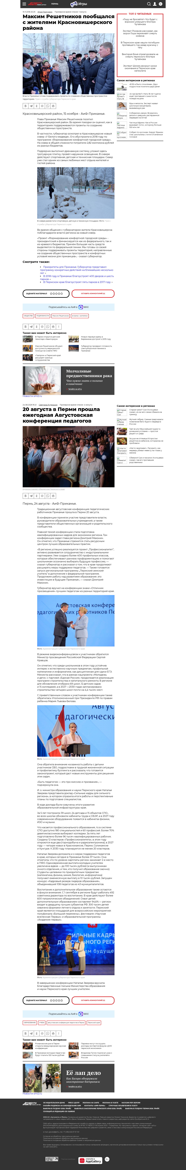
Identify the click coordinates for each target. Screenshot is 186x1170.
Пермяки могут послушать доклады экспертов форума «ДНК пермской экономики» (96, 1046)
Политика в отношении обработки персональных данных (65, 1138)
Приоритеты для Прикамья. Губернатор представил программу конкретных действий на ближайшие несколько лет (76, 270)
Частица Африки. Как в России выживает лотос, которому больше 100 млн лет (145, 125)
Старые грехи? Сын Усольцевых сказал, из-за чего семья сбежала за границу (145, 412)
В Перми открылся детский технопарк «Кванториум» (47, 338)
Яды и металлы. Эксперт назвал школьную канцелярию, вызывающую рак (143, 105)
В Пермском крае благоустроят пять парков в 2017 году (77, 282)
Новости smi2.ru (32, 396)
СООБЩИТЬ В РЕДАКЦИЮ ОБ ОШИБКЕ (59, 1111)
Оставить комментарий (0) (93, 294)
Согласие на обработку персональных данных (61, 1136)
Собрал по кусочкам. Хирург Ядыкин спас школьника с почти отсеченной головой (146, 134)
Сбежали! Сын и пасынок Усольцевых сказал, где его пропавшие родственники (146, 460)
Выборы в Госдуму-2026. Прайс (57, 1109)
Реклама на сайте (91, 1103)
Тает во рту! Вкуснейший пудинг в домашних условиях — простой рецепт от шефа (144, 431)
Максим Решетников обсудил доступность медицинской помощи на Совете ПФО (48, 348)
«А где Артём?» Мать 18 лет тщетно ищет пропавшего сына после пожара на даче (145, 96)
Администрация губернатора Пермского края (44, 489)
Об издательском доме (54, 1103)
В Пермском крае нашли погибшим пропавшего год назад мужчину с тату (140, 45)
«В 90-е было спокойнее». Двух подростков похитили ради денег (144, 85)
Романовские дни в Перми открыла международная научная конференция (50, 1046)
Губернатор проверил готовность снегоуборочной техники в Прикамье (96, 348)
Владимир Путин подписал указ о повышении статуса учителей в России (96, 1055)
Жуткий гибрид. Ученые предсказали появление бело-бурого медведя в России (146, 421)
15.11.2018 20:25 (29, 12)
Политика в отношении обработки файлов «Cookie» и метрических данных (72, 1140)
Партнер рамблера (68, 1159)
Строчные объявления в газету (123, 1106)
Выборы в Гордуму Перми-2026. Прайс (142, 1109)
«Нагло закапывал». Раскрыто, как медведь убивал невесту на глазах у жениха (145, 450)
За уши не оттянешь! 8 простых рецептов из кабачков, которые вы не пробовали (146, 440)
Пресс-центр (73, 1103)
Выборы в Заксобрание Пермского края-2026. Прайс (98, 1109)
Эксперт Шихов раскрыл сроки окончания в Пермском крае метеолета (140, 68)
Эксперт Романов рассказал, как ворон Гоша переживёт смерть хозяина (140, 33)
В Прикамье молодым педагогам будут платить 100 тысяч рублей (50, 1054)
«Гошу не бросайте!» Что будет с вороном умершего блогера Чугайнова (140, 22)
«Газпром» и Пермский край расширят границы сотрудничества (48, 357)
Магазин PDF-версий (131, 1103)
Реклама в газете (110, 1103)
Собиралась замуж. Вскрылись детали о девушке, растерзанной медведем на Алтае (144, 115)
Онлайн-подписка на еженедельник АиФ (62, 1106)
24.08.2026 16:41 (29, 405)
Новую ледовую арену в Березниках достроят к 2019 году (96, 338)
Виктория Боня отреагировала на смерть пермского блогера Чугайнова (140, 56)
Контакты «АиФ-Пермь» (94, 1106)
